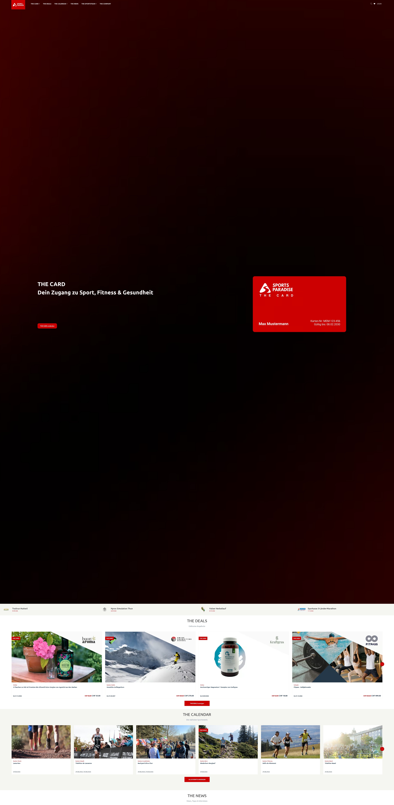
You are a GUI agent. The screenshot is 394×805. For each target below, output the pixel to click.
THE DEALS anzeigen (197, 703)
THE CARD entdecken (47, 326)
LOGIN (379, 4)
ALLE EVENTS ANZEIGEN (197, 779)
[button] (382, 664)
